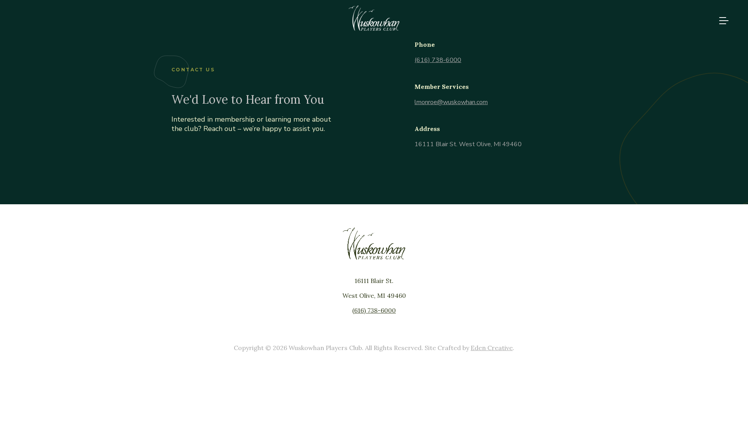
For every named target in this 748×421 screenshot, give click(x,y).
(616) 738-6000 (438, 60)
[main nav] (721, 21)
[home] (374, 29)
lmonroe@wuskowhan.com (451, 102)
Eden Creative (492, 348)
